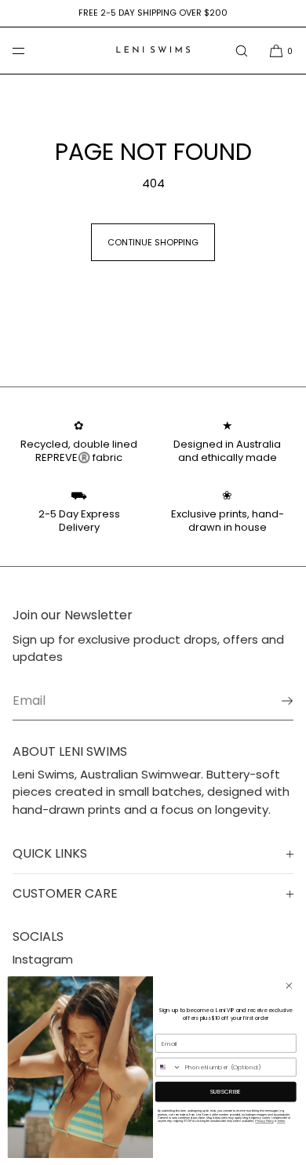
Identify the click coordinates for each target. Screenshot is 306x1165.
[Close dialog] (289, 985)
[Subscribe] (273, 701)
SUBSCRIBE (226, 1091)
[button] (241, 50)
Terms (281, 1120)
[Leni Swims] (153, 51)
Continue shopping (153, 242)
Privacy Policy (264, 1120)
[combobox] (168, 1067)
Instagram (43, 959)
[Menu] (31, 50)
